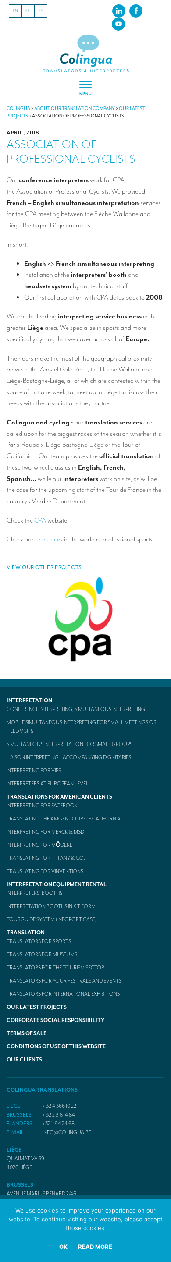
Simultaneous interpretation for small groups (69, 744)
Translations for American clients (59, 796)
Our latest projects (37, 1007)
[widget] (85, 89)
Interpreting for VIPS (34, 770)
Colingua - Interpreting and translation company (86, 54)
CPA (40, 520)
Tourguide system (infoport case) (52, 919)
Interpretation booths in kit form (51, 906)
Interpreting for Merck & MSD (45, 831)
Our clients (24, 1059)
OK (63, 1246)
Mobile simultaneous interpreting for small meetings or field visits (82, 727)
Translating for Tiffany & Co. (46, 858)
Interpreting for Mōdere (39, 844)
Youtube (118, 24)
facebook (135, 10)
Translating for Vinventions (45, 871)
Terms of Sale (26, 1033)
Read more (95, 1246)
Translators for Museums (42, 954)
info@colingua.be (67, 1132)
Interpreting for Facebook (42, 805)
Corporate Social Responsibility (55, 1020)
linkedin (118, 10)
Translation (26, 932)
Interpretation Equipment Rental (57, 884)
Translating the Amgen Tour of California (64, 818)
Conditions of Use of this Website (56, 1046)
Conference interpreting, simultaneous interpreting (76, 709)
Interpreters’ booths (34, 893)
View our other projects (44, 567)
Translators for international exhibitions (63, 993)
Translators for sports (39, 941)
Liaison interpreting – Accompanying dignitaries (69, 757)
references (49, 539)
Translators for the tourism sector (55, 967)
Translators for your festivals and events (64, 980)
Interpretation (29, 700)
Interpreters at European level (48, 783)
